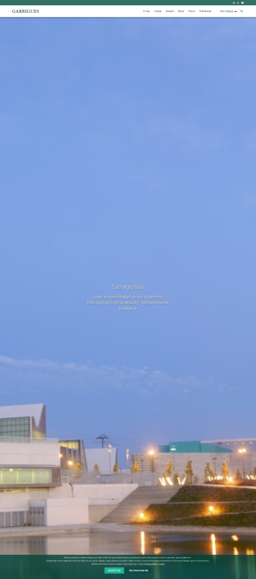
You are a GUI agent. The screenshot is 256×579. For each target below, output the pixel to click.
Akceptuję (114, 570)
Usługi (158, 11)
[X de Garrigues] (238, 2)
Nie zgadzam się (138, 570)
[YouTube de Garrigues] (242, 2)
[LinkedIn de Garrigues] (234, 2)
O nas (146, 11)
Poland (229, 11)
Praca (191, 11)
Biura (181, 11)
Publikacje (205, 11)
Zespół (170, 11)
